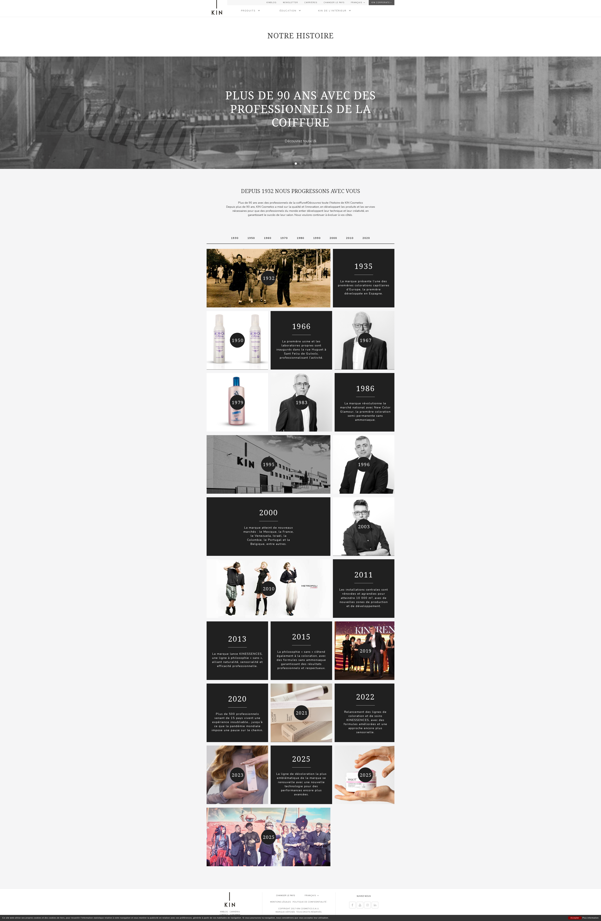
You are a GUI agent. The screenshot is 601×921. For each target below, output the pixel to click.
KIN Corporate (381, 2)
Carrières (310, 2)
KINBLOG (272, 2)
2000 (333, 238)
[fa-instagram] (367, 905)
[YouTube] (360, 905)
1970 (284, 238)
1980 (300, 238)
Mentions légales (280, 902)
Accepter (574, 918)
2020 (366, 238)
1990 (317, 238)
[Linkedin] (375, 905)
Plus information (590, 918)
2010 (350, 238)
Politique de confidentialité (309, 902)
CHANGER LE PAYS (334, 2)
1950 (251, 238)
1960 (267, 238)
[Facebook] (352, 905)
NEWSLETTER (290, 2)
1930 (235, 238)
